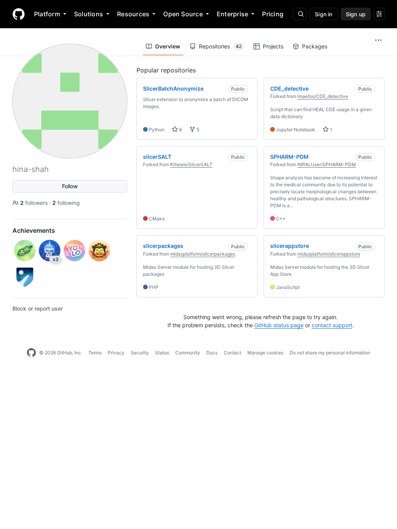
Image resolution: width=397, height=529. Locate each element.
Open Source (183, 14)
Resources (133, 14)
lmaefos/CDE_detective (322, 96)
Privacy (116, 353)
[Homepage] (18, 14)
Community (187, 353)
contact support (332, 325)
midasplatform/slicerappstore (328, 254)
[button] (378, 40)
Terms (95, 353)
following (66, 202)
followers (34, 202)
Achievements (33, 230)
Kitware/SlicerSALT (191, 164)
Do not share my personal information (330, 353)
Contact (232, 353)
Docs (211, 353)
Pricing (272, 14)
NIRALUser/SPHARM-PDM (326, 164)
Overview (167, 46)
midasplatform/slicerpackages (202, 254)
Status (162, 353)
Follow (70, 186)
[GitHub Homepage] (31, 353)
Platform (47, 14)
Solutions (88, 14)
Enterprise (232, 14)
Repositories (220, 46)
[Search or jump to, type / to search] (300, 14)
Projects (273, 46)
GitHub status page (279, 325)
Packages (314, 46)
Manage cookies (265, 353)
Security (140, 353)
